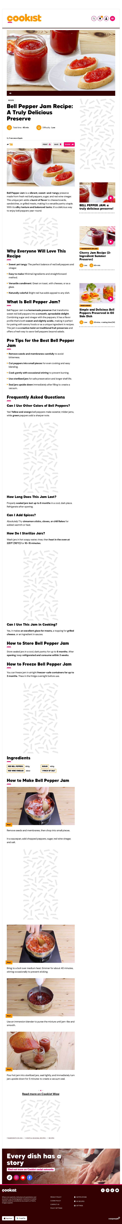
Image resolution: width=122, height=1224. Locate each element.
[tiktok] (9, 1177)
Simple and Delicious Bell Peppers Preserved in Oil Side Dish (96, 313)
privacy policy (55, 1197)
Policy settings (56, 1208)
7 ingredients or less (15, 1138)
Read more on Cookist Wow (40, 1094)
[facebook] (29, 1177)
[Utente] (106, 18)
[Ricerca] (93, 18)
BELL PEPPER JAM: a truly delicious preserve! (96, 207)
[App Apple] (8, 1218)
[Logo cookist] (24, 18)
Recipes (51, 1138)
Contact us (54, 1204)
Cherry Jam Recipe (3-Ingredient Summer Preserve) (95, 256)
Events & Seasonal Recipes (35, 1138)
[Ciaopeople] (114, 1218)
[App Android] (21, 1218)
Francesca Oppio (16, 138)
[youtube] (23, 1177)
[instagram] (16, 1177)
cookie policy (55, 1201)
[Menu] (112, 18)
